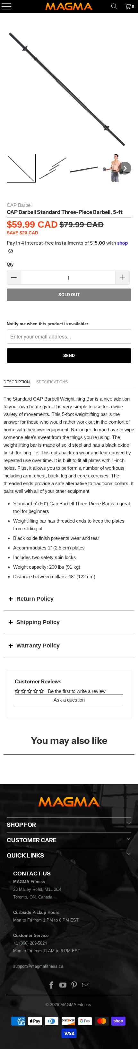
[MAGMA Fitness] (69, 6)
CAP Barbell (19, 205)
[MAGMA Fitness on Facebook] (51, 986)
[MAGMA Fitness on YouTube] (63, 986)
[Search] (114, 6)
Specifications (52, 382)
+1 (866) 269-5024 (30, 943)
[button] (21, 168)
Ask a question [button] (69, 700)
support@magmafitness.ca (38, 966)
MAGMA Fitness (75, 1004)
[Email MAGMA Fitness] (86, 986)
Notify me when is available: (47, 323)
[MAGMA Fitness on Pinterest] (74, 986)
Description (17, 382)
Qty (10, 264)
